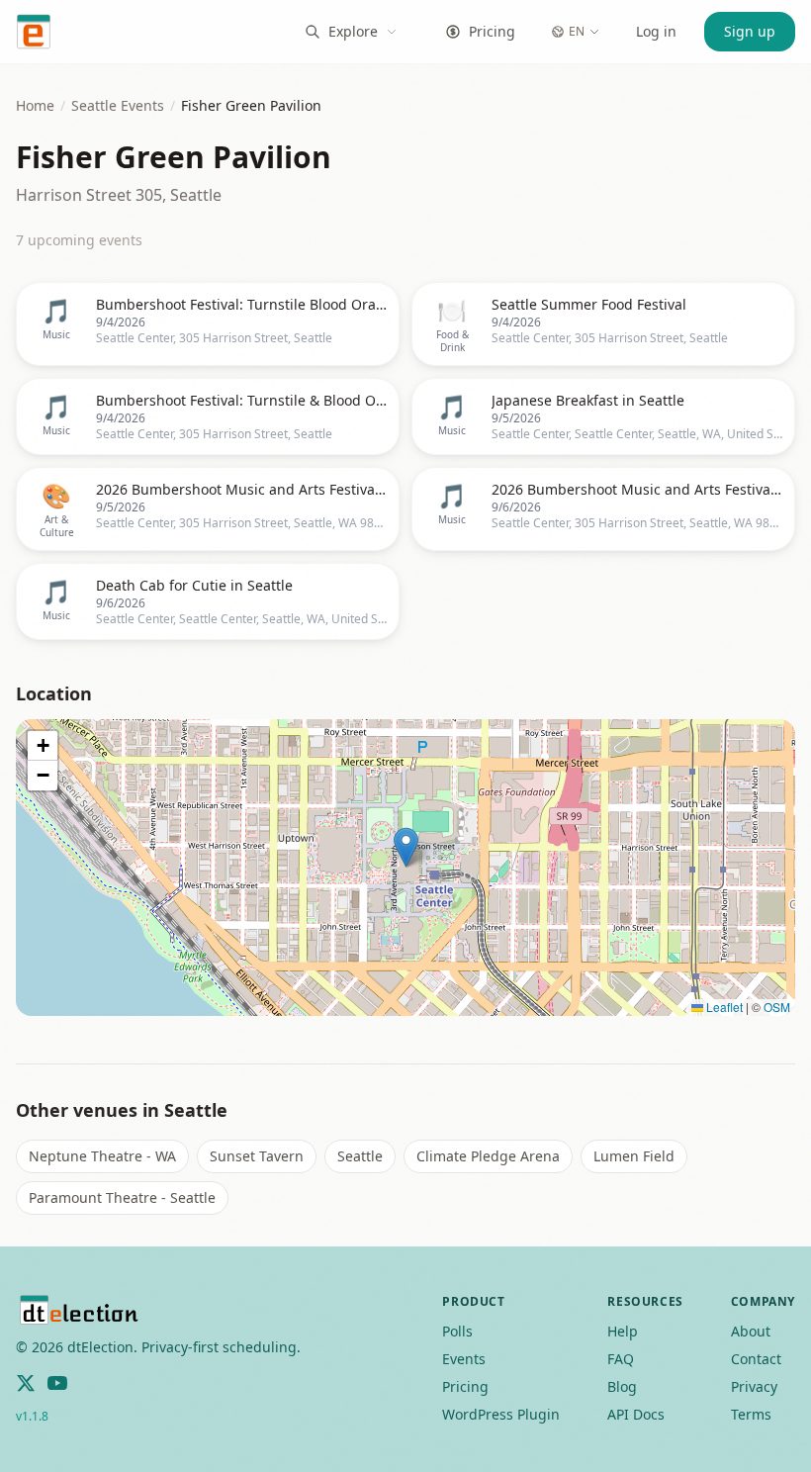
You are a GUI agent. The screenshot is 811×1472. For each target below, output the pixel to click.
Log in (656, 31)
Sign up (749, 31)
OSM (777, 1006)
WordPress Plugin (501, 1414)
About (750, 1331)
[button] (406, 847)
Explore (353, 31)
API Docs (636, 1414)
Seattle (360, 1156)
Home (35, 105)
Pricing (492, 31)
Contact (756, 1358)
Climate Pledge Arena (488, 1156)
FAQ (620, 1358)
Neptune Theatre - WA (102, 1156)
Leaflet (723, 1006)
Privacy (754, 1386)
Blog (622, 1386)
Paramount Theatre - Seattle (122, 1197)
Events (464, 1358)
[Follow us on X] (26, 1383)
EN (577, 31)
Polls (457, 1331)
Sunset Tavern (257, 1156)
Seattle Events (117, 105)
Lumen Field (634, 1156)
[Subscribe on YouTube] (57, 1383)
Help (622, 1331)
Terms (751, 1414)
